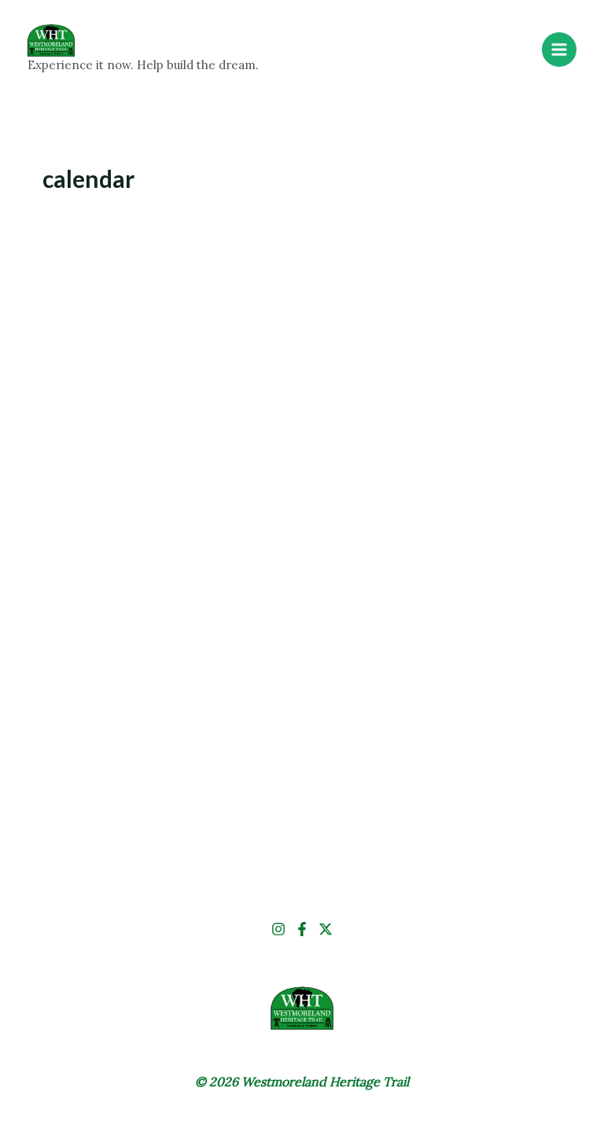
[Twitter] (326, 929)
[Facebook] (302, 929)
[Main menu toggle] (559, 49)
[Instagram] (278, 929)
